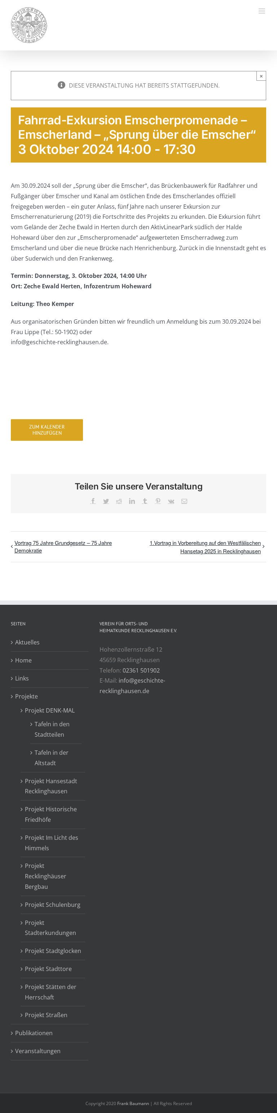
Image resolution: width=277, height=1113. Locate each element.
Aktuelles (27, 642)
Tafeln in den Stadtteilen (52, 729)
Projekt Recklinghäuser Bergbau (45, 876)
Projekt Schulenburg (52, 905)
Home (23, 660)
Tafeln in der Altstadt (52, 758)
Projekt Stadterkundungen (50, 928)
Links (22, 678)
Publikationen (34, 1033)
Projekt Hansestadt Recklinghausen (51, 786)
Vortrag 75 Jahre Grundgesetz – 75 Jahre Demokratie (63, 546)
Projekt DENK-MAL (50, 710)
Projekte (26, 696)
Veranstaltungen (38, 1051)
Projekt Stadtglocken (53, 951)
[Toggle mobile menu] (262, 11)
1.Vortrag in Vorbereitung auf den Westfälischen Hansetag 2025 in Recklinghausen (205, 547)
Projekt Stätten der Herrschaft (50, 992)
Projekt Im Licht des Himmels (51, 843)
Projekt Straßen (46, 1015)
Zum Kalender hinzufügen (47, 430)
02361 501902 (141, 670)
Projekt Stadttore (48, 969)
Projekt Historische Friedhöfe (51, 814)
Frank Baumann (133, 1103)
